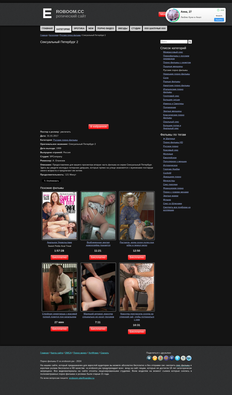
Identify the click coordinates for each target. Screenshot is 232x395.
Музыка (167, 199)
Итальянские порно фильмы (173, 90)
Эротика (79, 28)
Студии (135, 28)
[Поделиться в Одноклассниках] (154, 358)
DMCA (68, 353)
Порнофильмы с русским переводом (176, 57)
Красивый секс (170, 150)
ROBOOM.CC (70, 11)
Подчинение (169, 107)
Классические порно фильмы (173, 116)
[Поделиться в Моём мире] (166, 358)
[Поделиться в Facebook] (171, 358)
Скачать (105, 353)
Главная (44, 353)
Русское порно (170, 146)
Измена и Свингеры (173, 103)
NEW (90, 28)
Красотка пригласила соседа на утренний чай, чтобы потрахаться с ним (136, 316)
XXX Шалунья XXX (155, 28)
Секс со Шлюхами (172, 203)
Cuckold (167, 173)
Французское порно (173, 188)
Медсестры (169, 180)
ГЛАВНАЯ (47, 28)
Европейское (170, 157)
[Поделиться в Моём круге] (160, 358)
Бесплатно (59, 257)
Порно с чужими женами (176, 192)
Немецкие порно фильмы (176, 74)
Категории (63, 29)
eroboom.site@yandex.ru (81, 378)
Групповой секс (171, 96)
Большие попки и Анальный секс (172, 127)
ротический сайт (71, 16)
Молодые (168, 154)
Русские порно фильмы (175, 70)
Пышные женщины (173, 66)
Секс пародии (170, 184)
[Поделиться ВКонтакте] (149, 358)
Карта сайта (57, 353)
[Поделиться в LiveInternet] (188, 358)
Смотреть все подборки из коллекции (176, 208)
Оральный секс (171, 121)
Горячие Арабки (171, 169)
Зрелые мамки (170, 195)
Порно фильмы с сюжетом (177, 62)
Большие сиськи (171, 99)
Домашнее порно (172, 176)
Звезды (123, 28)
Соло (166, 77)
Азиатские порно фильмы (176, 85)
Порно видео (105, 28)
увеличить (65, 131)
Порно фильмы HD (173, 142)
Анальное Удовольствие (59, 242)
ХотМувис (94, 353)
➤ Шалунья (169, 138)
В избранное (98, 126)
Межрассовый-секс (173, 52)
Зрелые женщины (172, 111)
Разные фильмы (171, 81)
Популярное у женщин (175, 161)
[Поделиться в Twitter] (177, 358)
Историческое (170, 165)
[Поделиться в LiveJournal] (183, 358)
